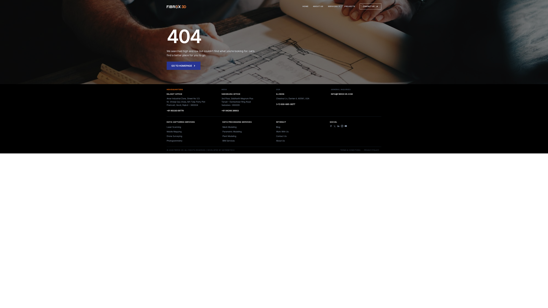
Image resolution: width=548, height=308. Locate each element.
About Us (280, 140)
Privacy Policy (371, 150)
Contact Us (281, 136)
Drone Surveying (174, 136)
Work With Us (282, 131)
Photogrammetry (174, 140)
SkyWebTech (228, 150)
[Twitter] (335, 126)
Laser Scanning (174, 127)
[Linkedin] (338, 126)
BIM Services (228, 140)
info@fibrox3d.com (342, 94)
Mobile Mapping (174, 131)
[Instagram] (342, 126)
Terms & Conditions (350, 150)
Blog (278, 127)
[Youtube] (346, 126)
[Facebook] (331, 126)
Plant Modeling (229, 136)
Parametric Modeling (232, 131)
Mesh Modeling (229, 127)
